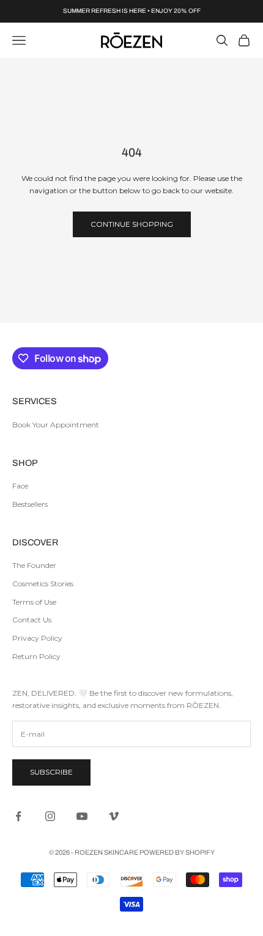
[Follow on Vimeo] (114, 816)
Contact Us (31, 619)
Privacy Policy (37, 638)
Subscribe (51, 771)
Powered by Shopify (177, 852)
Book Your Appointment (55, 424)
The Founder (34, 565)
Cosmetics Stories (42, 583)
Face (20, 485)
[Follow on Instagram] (50, 816)
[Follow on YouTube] (82, 816)
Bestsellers (30, 504)
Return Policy (36, 656)
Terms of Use (34, 601)
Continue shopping (132, 224)
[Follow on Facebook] (18, 816)
